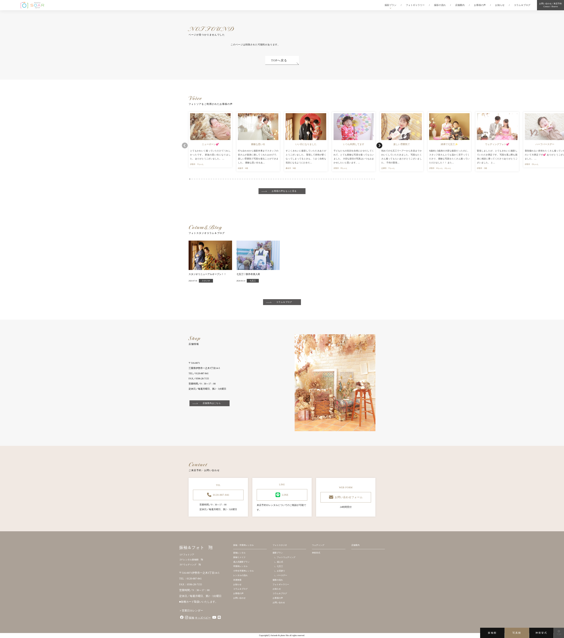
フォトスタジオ (280, 545)
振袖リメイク (239, 557)
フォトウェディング (286, 557)
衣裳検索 (237, 580)
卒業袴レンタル (240, 566)
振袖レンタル (239, 553)
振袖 (191, 617)
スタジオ (206, 281)
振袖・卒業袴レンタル (243, 545)
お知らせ (500, 5)
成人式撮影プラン (241, 562)
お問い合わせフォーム (348, 497)
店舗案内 (460, 5)
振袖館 (492, 633)
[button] (379, 145)
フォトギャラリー (415, 5)
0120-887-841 (221, 494)
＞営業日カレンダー (191, 610)
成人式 (280, 562)
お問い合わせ (239, 598)
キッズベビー (203, 617)
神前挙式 (541, 633)
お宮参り (281, 571)
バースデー (282, 575)
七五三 (253, 281)
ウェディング (318, 545)
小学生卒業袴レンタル (243, 571)
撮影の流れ (440, 5)
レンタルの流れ (240, 575)
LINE (285, 494)
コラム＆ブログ (522, 5)
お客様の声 (480, 5)
